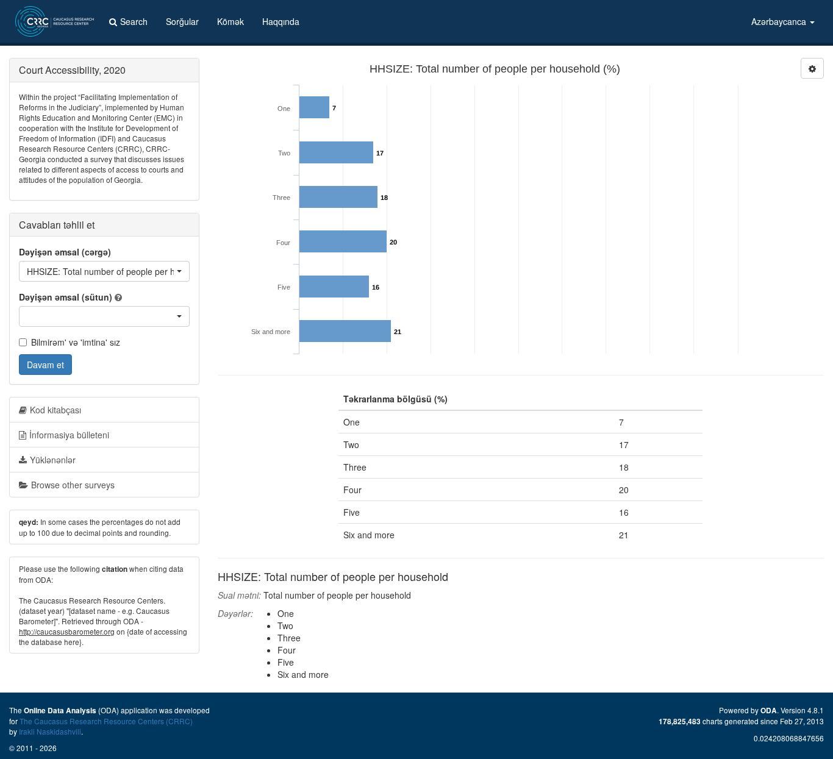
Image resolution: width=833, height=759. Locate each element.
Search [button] (134, 21)
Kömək (230, 21)
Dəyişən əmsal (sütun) (65, 297)
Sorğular (182, 21)
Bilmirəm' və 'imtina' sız (75, 342)
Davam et (45, 364)
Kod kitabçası (55, 410)
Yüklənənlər (53, 460)
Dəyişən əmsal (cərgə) (65, 252)
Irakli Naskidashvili (50, 731)
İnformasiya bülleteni (69, 435)
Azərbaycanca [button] (780, 21)
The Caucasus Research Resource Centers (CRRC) (106, 721)
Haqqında (280, 21)
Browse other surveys (73, 485)
